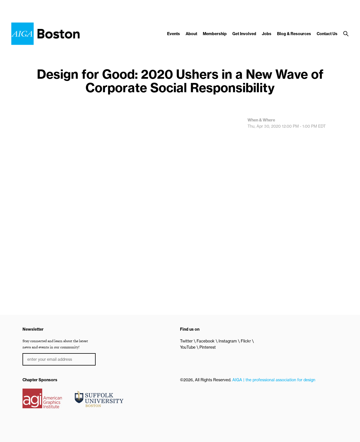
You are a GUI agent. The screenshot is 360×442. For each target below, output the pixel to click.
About (191, 33)
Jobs (266, 33)
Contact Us (327, 33)
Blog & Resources (294, 33)
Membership (215, 33)
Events (173, 33)
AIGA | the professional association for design (273, 379)
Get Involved (244, 33)
